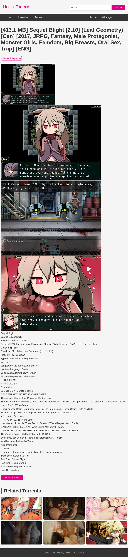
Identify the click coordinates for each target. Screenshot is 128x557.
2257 (74, 553)
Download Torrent (12, 478)
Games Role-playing (11, 58)
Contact (46, 553)
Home (8, 17)
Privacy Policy (63, 553)
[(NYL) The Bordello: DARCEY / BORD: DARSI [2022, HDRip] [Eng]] (21, 544)
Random (93, 17)
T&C (54, 553)
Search (118, 7)
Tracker (38, 17)
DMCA (81, 553)
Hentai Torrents (16, 7)
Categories (23, 17)
